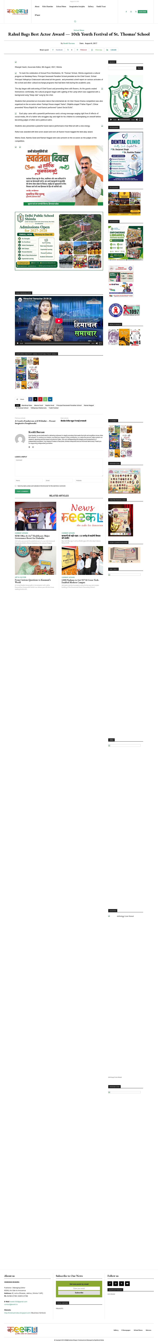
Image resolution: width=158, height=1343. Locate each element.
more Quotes (111, 1294)
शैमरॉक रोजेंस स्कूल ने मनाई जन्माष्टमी (73, 421)
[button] (75, 21)
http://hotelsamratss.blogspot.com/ (17, 1313)
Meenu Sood (38, 405)
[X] (35, 399)
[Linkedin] (50, 399)
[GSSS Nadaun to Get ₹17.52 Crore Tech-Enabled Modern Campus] (82, 560)
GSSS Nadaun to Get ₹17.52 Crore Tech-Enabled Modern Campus (80, 581)
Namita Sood (49, 405)
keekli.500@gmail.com (18, 1302)
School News (79, 30)
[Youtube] (127, 1283)
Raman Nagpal (89, 405)
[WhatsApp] (45, 399)
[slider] (124, 119)
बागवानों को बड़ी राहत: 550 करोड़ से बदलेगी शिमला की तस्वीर (81, 537)
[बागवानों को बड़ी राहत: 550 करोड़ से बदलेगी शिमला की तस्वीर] (82, 516)
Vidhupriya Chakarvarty (38, 408)
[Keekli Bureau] (20, 439)
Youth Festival (53, 408)
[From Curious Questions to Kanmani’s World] (35, 560)
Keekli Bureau (69, 43)
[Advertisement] (54, 281)
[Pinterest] (40, 399)
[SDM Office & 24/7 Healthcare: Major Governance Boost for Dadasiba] (35, 516)
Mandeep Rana (27, 405)
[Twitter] (136, 12)
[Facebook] (126, 12)
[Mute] (97, 343)
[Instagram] (131, 12)
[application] (59, 320)
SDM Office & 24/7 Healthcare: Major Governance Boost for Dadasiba (32, 537)
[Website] (29, 446)
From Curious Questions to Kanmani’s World (33, 581)
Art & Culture (20, 577)
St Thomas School (22, 408)
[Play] (18, 343)
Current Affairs (21, 533)
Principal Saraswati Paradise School (69, 405)
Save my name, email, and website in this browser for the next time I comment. (42, 486)
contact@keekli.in (11, 1304)
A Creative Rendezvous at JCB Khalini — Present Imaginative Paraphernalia (35, 422)
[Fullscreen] (100, 343)
